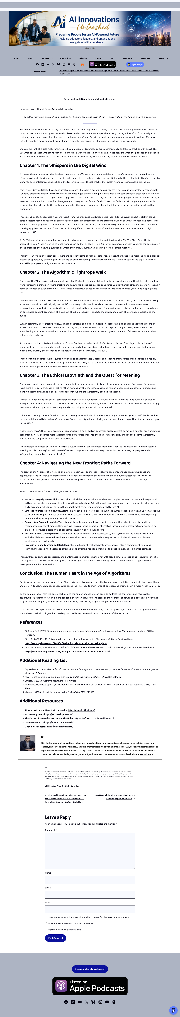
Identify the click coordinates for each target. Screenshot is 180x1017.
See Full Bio (145, 754)
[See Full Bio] (152, 754)
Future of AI (93, 99)
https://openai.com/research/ (58, 722)
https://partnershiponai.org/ (58, 714)
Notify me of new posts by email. (65, 930)
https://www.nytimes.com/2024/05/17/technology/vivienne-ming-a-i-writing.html (66, 643)
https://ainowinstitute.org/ (81, 710)
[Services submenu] (52, 58)
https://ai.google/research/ (59, 726)
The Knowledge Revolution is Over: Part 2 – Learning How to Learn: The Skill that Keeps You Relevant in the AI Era (109, 70)
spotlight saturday (108, 99)
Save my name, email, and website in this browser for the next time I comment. (89, 918)
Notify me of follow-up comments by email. (70, 924)
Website (49, 903)
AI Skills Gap (50, 786)
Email (48, 888)
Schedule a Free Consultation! (90, 968)
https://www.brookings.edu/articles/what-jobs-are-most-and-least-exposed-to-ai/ (67, 651)
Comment (51, 830)
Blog (76, 99)
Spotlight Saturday (70, 786)
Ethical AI (83, 99)
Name (48, 873)
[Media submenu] (167, 58)
